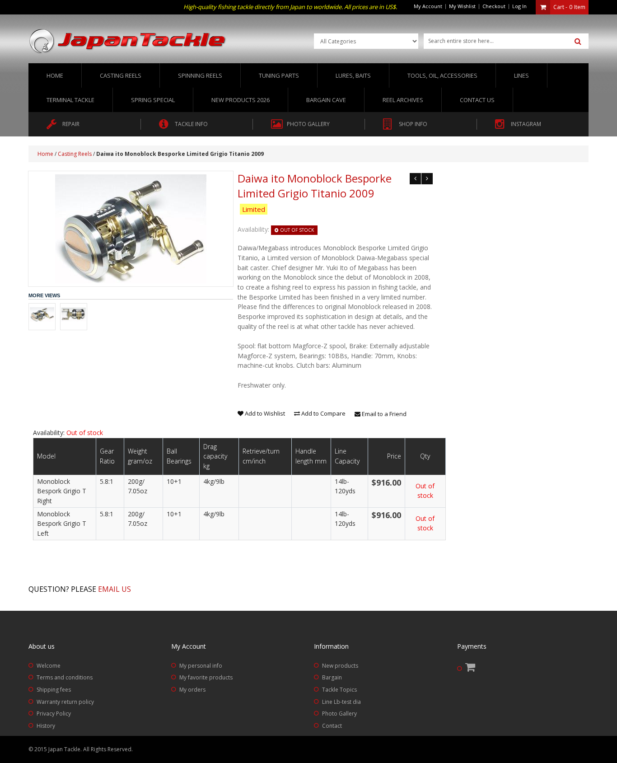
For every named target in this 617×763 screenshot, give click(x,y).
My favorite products (206, 677)
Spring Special (153, 100)
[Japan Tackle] (127, 41)
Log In (519, 6)
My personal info (200, 665)
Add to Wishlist (264, 413)
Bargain (332, 677)
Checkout (493, 6)
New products (340, 665)
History (46, 726)
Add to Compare (323, 413)
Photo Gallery (339, 713)
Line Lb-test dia (341, 702)
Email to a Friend (383, 414)
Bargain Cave (326, 100)
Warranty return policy (65, 702)
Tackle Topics (339, 689)
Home (55, 75)
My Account (428, 6)
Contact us (477, 100)
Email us (114, 589)
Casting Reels (75, 154)
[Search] (578, 41)
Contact (332, 726)
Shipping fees (54, 689)
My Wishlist (462, 6)
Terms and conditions (65, 677)
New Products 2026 (240, 100)
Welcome (49, 665)
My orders (192, 689)
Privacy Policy (54, 713)
